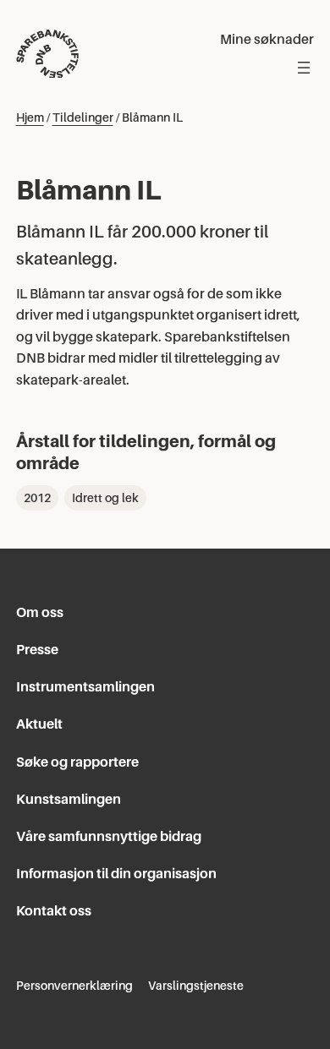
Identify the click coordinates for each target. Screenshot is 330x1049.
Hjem (30, 117)
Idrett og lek (105, 498)
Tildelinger (82, 117)
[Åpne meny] (304, 67)
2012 (37, 498)
